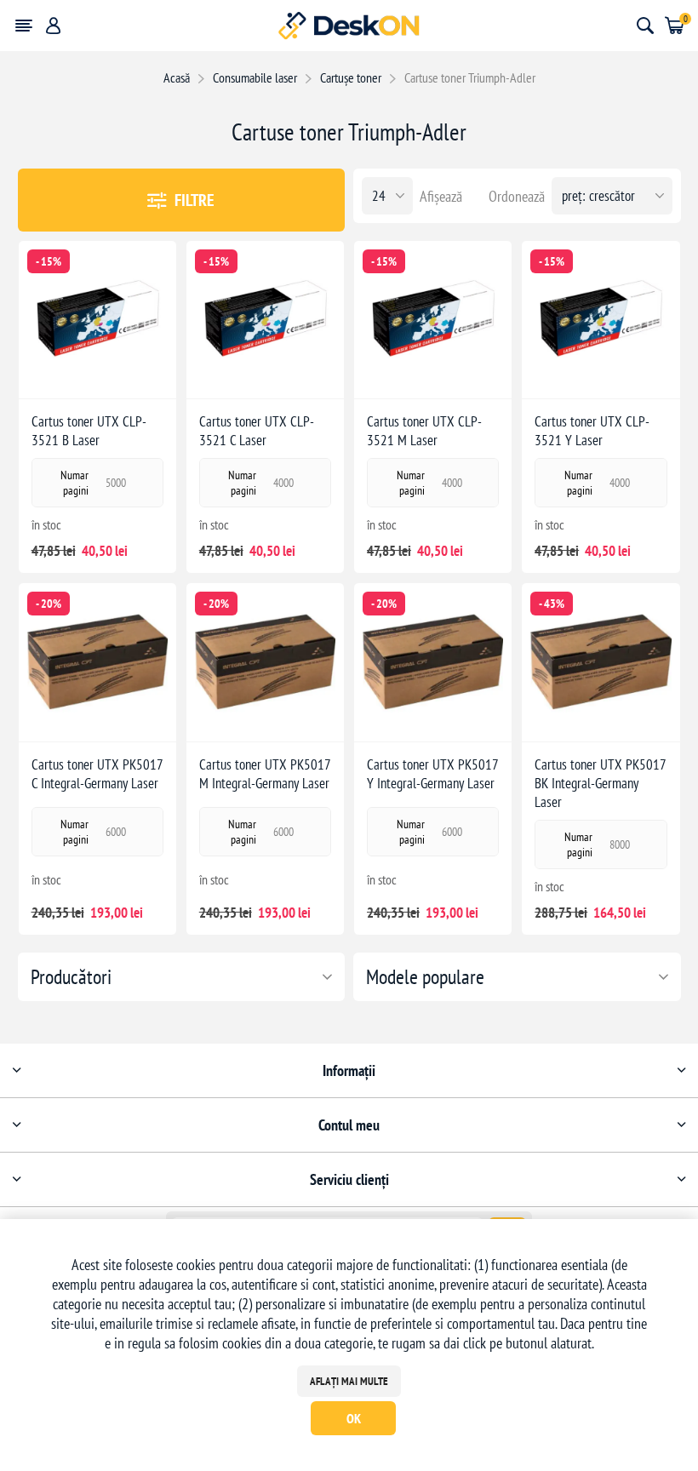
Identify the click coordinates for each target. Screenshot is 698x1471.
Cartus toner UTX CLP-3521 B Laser (88, 430)
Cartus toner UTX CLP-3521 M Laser (424, 430)
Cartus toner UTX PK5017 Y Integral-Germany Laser (432, 774)
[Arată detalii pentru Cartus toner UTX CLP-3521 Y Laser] (600, 319)
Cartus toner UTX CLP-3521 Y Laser (592, 430)
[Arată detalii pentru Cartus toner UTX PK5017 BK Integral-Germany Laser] (600, 662)
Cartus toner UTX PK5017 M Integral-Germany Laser (264, 774)
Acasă (176, 77)
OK (353, 1418)
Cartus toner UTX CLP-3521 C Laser (256, 430)
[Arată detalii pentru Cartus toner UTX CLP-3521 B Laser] (97, 319)
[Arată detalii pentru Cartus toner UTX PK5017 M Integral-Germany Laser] (265, 662)
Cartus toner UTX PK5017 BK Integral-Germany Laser (600, 783)
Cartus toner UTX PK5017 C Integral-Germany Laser (97, 774)
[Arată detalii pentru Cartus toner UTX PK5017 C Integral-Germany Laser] (97, 662)
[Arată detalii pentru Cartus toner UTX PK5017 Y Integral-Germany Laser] (433, 662)
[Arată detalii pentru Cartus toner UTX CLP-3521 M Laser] (433, 319)
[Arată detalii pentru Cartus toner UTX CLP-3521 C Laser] (265, 319)
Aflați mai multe (349, 1381)
